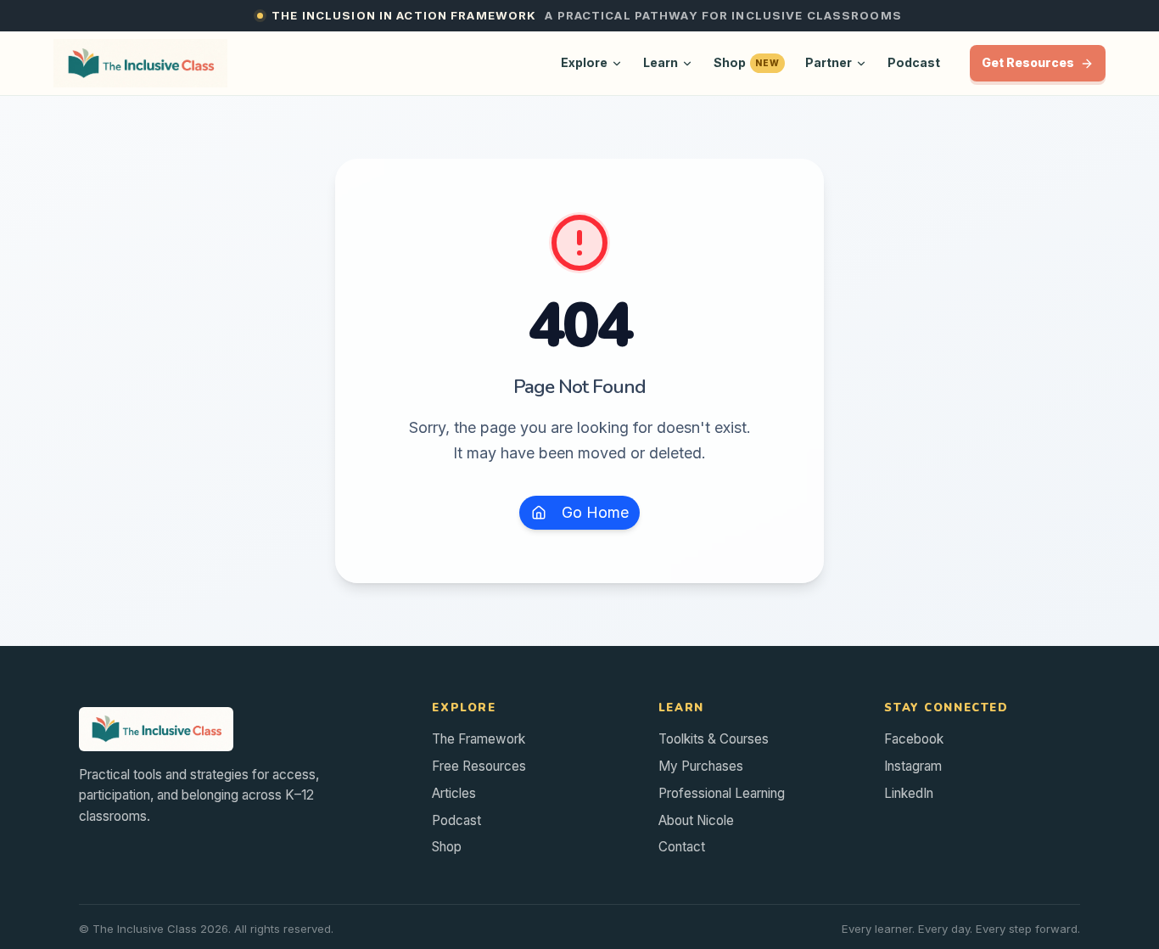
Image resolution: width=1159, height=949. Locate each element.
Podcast (913, 62)
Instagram (913, 766)
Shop (747, 62)
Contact (681, 847)
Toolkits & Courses (713, 739)
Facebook (913, 739)
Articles (454, 793)
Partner (828, 62)
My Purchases (700, 766)
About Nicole (696, 820)
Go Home (595, 512)
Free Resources (479, 766)
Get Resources (1028, 63)
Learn (660, 62)
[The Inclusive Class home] (140, 63)
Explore (584, 62)
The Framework (478, 739)
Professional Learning (721, 793)
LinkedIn (908, 793)
